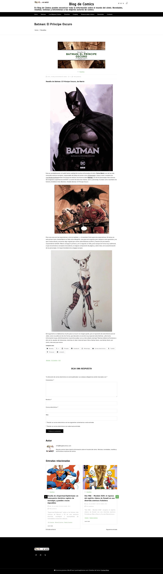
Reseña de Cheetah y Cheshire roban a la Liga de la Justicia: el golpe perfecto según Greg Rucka (100, 498)
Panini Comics (57, 517)
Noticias (43, 14)
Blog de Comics (81, 4)
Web (47, 415)
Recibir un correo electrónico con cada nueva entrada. (63, 426)
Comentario (50, 380)
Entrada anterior (51, 529)
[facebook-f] (118, 3)
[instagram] (120, 3)
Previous (46, 496)
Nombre (49, 399)
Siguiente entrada (111, 529)
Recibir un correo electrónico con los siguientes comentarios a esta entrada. (70, 422)
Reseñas (67, 14)
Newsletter (100, 14)
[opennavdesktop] (127, 3)
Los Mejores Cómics (55, 14)
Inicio (36, 14)
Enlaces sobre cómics (87, 14)
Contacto (109, 14)
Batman (48, 360)
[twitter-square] (123, 3)
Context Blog (105, 570)
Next (117, 496)
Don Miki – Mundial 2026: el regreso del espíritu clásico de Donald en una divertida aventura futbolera (63, 498)
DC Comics (54, 360)
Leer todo (50, 521)
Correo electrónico (52, 407)
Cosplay (75, 14)
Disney (50, 517)
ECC (59, 360)
